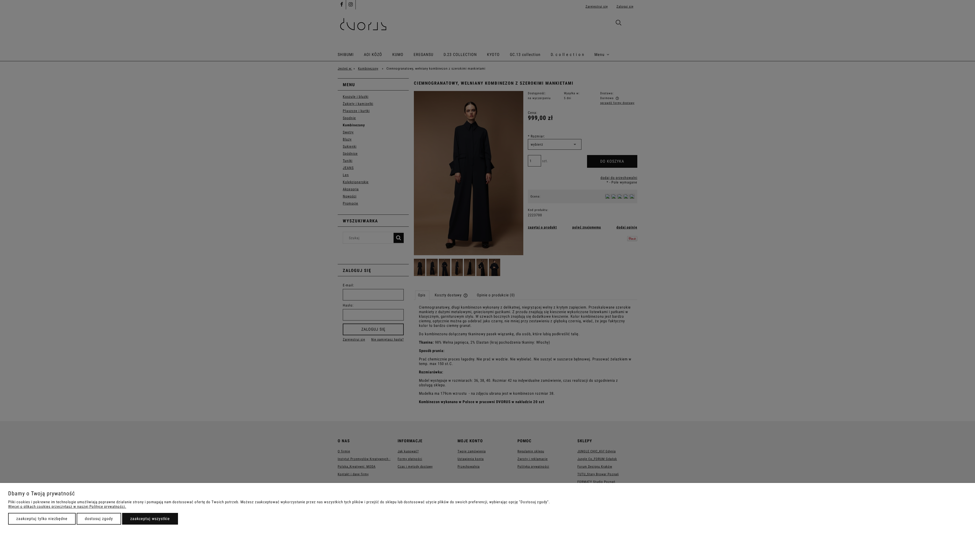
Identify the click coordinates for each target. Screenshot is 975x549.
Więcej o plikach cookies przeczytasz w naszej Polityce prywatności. (67, 506)
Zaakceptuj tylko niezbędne (42, 518)
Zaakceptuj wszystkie (150, 518)
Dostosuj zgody (99, 518)
